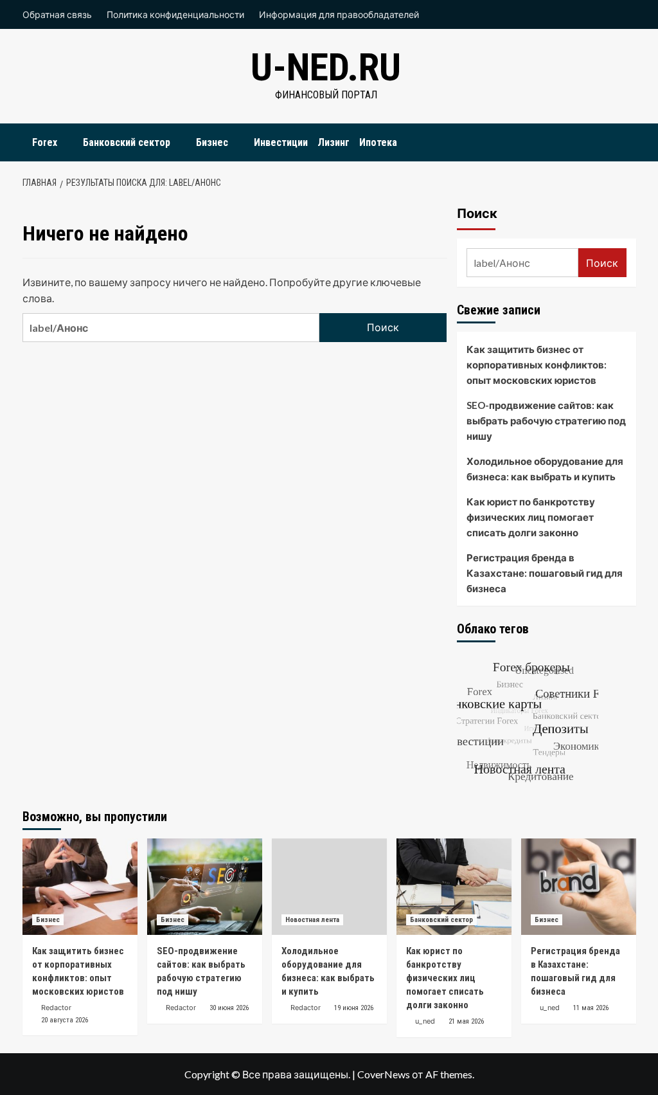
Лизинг (333, 142)
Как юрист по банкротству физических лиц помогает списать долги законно (531, 517)
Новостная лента (312, 920)
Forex (44, 142)
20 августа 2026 (64, 1020)
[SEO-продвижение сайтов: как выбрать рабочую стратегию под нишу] (204, 886)
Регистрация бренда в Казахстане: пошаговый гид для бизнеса (545, 573)
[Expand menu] (65, 143)
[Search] (628, 139)
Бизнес (212, 142)
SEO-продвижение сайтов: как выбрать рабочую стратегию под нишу (546, 420)
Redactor (56, 1007)
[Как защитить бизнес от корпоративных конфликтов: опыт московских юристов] (80, 886)
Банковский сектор (126, 142)
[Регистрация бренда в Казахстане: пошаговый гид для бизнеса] (578, 886)
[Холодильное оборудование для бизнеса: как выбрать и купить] (329, 886)
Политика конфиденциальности (175, 14)
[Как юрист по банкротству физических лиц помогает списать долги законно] (453, 886)
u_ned (425, 1021)
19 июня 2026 (353, 1008)
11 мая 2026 (591, 1008)
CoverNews (383, 1074)
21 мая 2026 (466, 1021)
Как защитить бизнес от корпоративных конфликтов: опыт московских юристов (537, 364)
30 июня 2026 (229, 1008)
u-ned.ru (326, 67)
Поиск (477, 213)
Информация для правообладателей (339, 14)
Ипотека (378, 142)
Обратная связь (57, 14)
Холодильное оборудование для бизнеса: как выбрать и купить (545, 468)
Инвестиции (281, 142)
